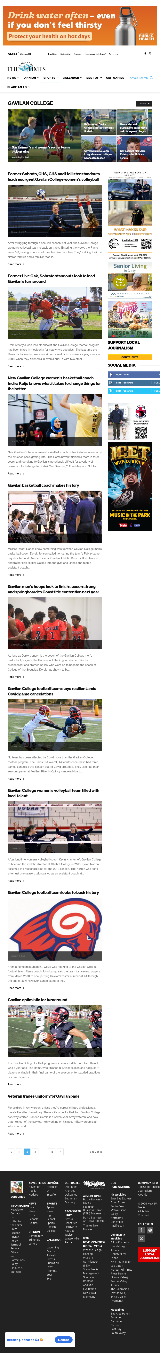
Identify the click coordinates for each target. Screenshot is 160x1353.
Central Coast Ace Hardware (71, 1223)
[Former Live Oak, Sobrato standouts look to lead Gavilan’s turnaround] (55, 313)
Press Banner (119, 1273)
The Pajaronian (120, 1289)
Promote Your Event (52, 1274)
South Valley (118, 1333)
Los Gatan (117, 1265)
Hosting (88, 1253)
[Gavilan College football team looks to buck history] (55, 929)
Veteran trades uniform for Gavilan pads (43, 1096)
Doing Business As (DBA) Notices (93, 1219)
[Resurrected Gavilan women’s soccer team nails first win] (98, 122)
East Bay (116, 1329)
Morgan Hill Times (121, 1269)
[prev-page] (11, 1152)
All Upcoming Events (53, 1247)
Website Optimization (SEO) (91, 1261)
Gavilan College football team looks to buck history (53, 892)
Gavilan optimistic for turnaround (37, 999)
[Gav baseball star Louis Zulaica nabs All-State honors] (134, 149)
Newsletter (17, 1209)
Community (36, 1235)
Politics (33, 1223)
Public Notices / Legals (92, 1201)
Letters (33, 1243)
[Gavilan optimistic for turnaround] (55, 1031)
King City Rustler (121, 1261)
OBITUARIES (72, 1182)
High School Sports (51, 1219)
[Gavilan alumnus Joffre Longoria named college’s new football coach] (98, 149)
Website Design (92, 1250)
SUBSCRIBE (18, 1196)
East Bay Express (121, 1198)
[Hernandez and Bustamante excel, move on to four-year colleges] (134, 122)
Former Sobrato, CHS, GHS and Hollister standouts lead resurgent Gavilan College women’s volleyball (54, 176)
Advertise (34, 1186)
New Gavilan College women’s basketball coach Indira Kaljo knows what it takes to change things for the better (54, 383)
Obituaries (71, 1186)
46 (51, 1151)
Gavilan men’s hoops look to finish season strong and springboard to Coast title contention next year (53, 589)
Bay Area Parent (120, 1313)
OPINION (34, 1231)
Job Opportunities (149, 1186)
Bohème (116, 1317)
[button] (142, 78)
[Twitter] (141, 1238)
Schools (33, 1219)
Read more (14, 264)
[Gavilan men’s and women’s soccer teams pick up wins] (44, 140)
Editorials (34, 1239)
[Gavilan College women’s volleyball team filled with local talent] (55, 827)
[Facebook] (145, 54)
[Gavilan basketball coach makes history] (55, 517)
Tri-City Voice (118, 1296)
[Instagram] (150, 54)
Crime (32, 1215)
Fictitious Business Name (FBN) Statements (94, 1210)
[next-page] (60, 1152)
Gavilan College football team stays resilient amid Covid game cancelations (52, 691)
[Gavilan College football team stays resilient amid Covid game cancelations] (55, 725)
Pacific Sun (117, 1225)
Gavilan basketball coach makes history (43, 485)
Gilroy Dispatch (120, 1242)
